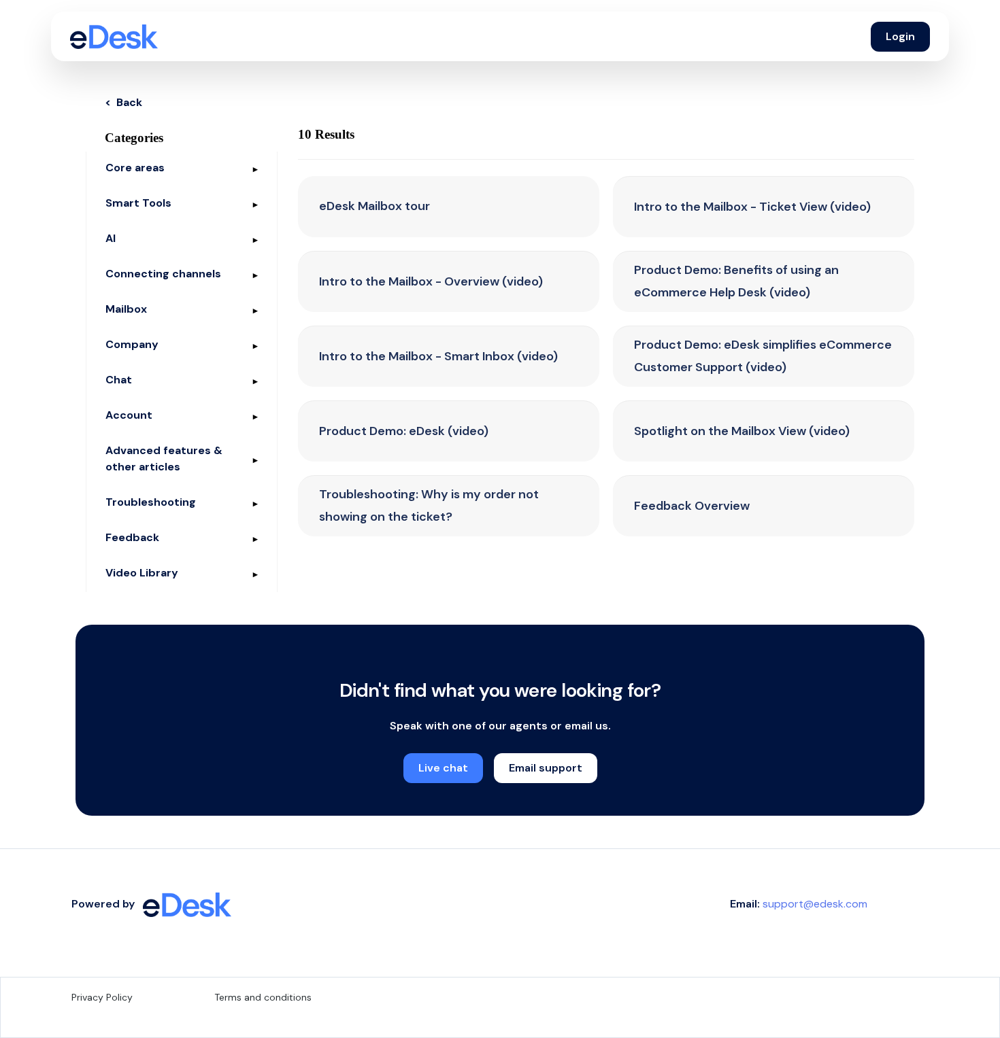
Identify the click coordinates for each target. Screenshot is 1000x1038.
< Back (123, 102)
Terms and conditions (263, 997)
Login (900, 36)
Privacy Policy (102, 997)
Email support (545, 768)
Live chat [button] (443, 768)
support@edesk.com (815, 904)
